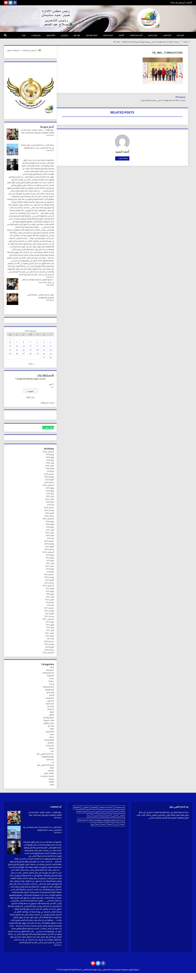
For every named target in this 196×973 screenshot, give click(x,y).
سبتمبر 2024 (49, 516)
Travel (51, 684)
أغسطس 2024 (48, 518)
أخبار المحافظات (136, 35)
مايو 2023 (50, 560)
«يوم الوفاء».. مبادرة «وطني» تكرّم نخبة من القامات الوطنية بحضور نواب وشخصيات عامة (37, 131)
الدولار (85, 811)
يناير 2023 (50, 571)
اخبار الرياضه (108, 35)
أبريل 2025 (50, 496)
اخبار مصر (180, 35)
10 (44, 346)
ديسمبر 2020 (49, 641)
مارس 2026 (49, 465)
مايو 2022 (50, 594)
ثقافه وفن (50, 35)
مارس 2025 (49, 499)
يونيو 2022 (50, 591)
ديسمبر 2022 (49, 574)
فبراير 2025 (50, 502)
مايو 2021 (50, 627)
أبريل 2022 (50, 596)
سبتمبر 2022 (49, 582)
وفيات (51, 784)
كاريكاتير (51, 770)
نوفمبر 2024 (49, 510)
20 (24, 349)
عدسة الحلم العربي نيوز (45, 753)
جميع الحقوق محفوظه (130, 969)
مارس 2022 (49, 599)
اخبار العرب (167, 35)
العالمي (121, 815)
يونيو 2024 (50, 524)
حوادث (51, 734)
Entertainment (48, 673)
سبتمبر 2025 (49, 482)
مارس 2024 (49, 532)
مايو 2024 (50, 527)
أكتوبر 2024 (49, 513)
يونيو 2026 (50, 457)
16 (50, 349)
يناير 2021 (50, 638)
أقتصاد (121, 35)
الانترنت (122, 811)
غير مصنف (50, 759)
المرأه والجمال (91, 35)
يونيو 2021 (50, 624)
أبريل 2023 (50, 563)
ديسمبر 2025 (49, 474)
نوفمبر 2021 (49, 610)
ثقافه (52, 728)
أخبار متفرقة (49, 689)
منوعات (51, 779)
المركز (108, 815)
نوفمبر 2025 (49, 476)
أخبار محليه (50, 692)
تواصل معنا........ (48, 427)
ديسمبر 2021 (49, 608)
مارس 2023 (49, 566)
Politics (51, 681)
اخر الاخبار (50, 709)
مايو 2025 (50, 493)
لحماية (110, 824)
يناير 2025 (50, 504)
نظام (97, 824)
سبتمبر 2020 (49, 649)
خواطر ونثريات (49, 740)
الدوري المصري (95, 811)
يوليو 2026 (50, 454)
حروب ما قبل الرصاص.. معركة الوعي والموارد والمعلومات (40, 296)
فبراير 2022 (50, 602)
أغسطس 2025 (48, 485)
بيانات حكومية (49, 720)
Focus (51, 678)
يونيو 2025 (50, 490)
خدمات (51, 737)
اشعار (52, 712)
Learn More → (122, 158)
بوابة (102, 815)
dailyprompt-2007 (106, 807)
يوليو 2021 (50, 622)
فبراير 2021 (50, 636)
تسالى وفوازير (49, 723)
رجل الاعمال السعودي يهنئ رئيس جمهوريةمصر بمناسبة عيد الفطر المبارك (101, 820)
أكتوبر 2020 (49, 647)
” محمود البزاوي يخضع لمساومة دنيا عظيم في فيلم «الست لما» (38, 281)
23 (50, 353)
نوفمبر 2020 (49, 644)
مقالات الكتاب (49, 773)
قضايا (52, 767)
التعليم (51, 714)
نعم (50, 384)
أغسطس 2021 (48, 619)
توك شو (77, 35)
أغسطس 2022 (48, 585)
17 (44, 349)
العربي (114, 815)
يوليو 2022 (50, 588)
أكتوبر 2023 (49, 546)
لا (51, 387)
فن (52, 762)
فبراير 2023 (50, 569)
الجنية (109, 811)
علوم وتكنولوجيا (48, 756)
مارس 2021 (49, 633)
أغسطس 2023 (48, 552)
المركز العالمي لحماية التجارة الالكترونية (78, 969)
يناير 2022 (50, 605)
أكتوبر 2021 (49, 613)
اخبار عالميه (152, 35)
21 (17, 349)
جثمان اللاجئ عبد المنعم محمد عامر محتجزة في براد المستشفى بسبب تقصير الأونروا (37, 146)
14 (17, 346)
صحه (24, 35)
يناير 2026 (50, 471)
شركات (122, 824)
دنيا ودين (64, 35)
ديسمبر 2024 (49, 507)
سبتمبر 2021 (49, 616)
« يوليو (31, 363)
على (116, 824)
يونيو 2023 (50, 557)
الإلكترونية (94, 807)
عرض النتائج (30, 397)
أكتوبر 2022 (49, 580)
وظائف (51, 781)
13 (24, 346)
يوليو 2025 (50, 488)
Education (50, 670)
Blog (52, 667)
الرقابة (79, 811)
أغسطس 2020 (48, 652)
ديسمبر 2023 (49, 541)
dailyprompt (119, 807)
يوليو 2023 (50, 555)
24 (44, 353)
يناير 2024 (50, 538)
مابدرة (103, 824)
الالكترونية (77, 807)
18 (37, 349)
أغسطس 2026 (48, 451)
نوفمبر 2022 (49, 577)
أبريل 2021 (50, 630)
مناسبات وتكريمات (47, 776)
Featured (50, 675)
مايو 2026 (50, 460)
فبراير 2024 (50, 535)
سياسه (51, 748)
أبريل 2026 (50, 463)
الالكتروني (85, 807)
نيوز (93, 824)
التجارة (115, 811)
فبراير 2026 (50, 468)
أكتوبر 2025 (49, 479)
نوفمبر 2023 (49, 543)
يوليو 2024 (50, 521)
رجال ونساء (35, 35)
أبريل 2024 (50, 529)
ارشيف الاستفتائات (47, 402)
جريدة (89, 815)
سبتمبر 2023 (49, 549)
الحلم (103, 811)
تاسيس (96, 815)
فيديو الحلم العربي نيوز (45, 765)
